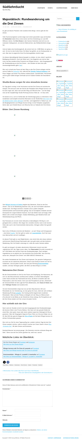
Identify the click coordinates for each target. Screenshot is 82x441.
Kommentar (6, 389)
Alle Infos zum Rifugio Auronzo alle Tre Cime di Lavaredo (20, 350)
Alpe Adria (5, 365)
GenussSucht (62, 43)
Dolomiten (17, 365)
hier (20, 65)
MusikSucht (62, 45)
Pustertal (35, 365)
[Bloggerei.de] (59, 60)
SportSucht (62, 49)
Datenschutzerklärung (71, 438)
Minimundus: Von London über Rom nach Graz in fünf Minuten (21, 370)
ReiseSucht (62, 47)
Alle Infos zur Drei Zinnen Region (13, 344)
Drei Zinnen (24, 365)
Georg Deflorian (16, 27)
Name (5, 410)
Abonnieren (66, 25)
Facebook (23, 342)
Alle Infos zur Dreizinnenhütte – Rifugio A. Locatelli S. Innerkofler (22, 356)
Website (5, 420)
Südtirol (40, 365)
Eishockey (16, 71)
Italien (29, 365)
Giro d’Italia (29, 316)
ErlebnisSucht (27, 27)
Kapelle (12, 233)
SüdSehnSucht (13, 7)
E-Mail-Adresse (8, 415)
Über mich (74, 8)
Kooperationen (62, 8)
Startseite (41, 8)
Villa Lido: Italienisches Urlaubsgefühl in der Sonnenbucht (35, 372)
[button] (4, 362)
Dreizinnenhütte (43, 263)
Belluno (11, 365)
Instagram (32, 342)
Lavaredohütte (36, 233)
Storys (50, 8)
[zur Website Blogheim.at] (62, 55)
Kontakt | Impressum (54, 438)
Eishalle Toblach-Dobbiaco (39, 71)
